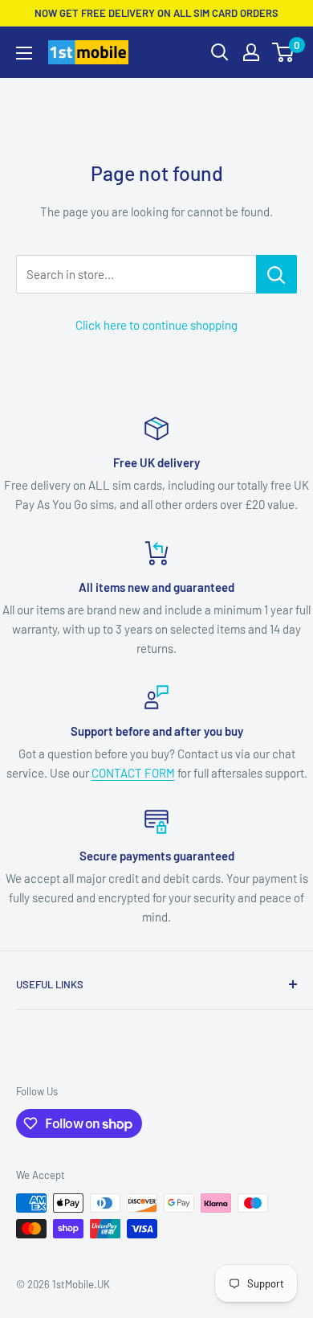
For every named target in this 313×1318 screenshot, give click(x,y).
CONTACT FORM (133, 773)
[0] (284, 52)
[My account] (251, 52)
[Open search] (220, 52)
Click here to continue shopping (156, 325)
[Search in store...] (276, 274)
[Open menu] (24, 53)
